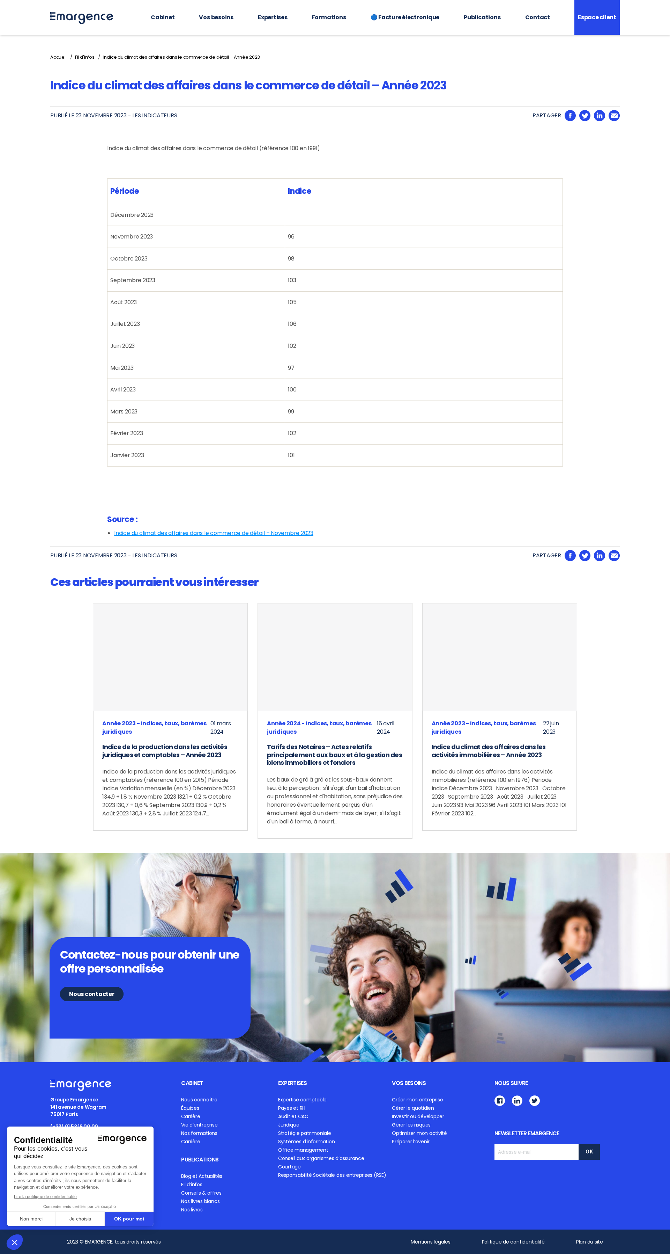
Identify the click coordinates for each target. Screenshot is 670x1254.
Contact (537, 17)
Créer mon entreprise (417, 1099)
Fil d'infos (84, 57)
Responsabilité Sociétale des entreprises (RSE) (332, 1175)
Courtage (289, 1166)
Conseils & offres (201, 1192)
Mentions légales (430, 1241)
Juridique (288, 1124)
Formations (329, 17)
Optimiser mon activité (419, 1133)
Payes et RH (291, 1108)
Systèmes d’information (306, 1141)
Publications (482, 17)
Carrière (190, 1116)
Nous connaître (199, 1099)
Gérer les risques (411, 1124)
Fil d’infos (191, 1184)
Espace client (597, 17)
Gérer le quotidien (413, 1108)
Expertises (273, 17)
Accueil (58, 57)
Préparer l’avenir (411, 1141)
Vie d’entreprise (199, 1124)
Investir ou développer (418, 1116)
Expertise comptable (302, 1099)
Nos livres (192, 1209)
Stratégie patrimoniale (304, 1133)
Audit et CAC (293, 1116)
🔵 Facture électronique (405, 17)
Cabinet (162, 17)
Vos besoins (216, 17)
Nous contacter (91, 994)
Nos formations (199, 1133)
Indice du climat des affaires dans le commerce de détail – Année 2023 (181, 57)
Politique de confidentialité (513, 1241)
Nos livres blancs (200, 1201)
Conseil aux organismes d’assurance (321, 1158)
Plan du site (589, 1241)
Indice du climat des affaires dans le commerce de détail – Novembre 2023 (213, 533)
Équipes (190, 1108)
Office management (303, 1149)
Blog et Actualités (201, 1176)
